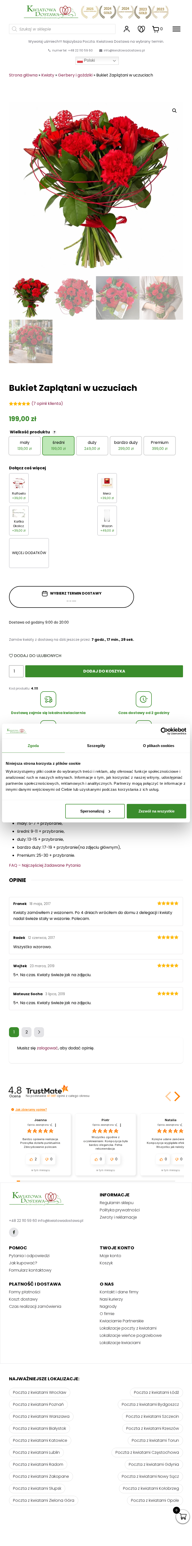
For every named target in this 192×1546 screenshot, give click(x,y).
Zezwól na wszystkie (156, 811)
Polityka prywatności (120, 1210)
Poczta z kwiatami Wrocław (39, 1392)
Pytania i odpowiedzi (29, 1256)
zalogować (47, 1048)
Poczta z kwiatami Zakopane (41, 1476)
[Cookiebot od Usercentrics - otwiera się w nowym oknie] (164, 731)
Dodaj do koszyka (104, 671)
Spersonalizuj (92, 811)
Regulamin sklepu (117, 1203)
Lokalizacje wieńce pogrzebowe (131, 1335)
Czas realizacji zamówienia (35, 1306)
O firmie (107, 1314)
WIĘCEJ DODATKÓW (29, 552)
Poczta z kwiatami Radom (38, 1464)
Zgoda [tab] (33, 746)
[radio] (24, 446)
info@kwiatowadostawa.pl (124, 50)
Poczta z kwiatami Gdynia (154, 1464)
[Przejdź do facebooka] (13, 1232)
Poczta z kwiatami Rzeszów (152, 1428)
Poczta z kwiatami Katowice (40, 1440)
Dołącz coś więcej (27, 468)
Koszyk (106, 1263)
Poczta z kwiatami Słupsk (37, 1488)
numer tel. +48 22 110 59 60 (72, 50)
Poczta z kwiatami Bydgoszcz (150, 1404)
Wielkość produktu (33, 432)
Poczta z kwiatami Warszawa (41, 1416)
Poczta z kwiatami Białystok (39, 1428)
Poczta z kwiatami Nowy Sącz (150, 1476)
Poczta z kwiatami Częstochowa (147, 1452)
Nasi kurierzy (111, 1299)
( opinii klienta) (47, 403)
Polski (89, 60)
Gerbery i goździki (75, 75)
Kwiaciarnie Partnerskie (122, 1321)
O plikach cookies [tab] (158, 746)
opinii (68, 1096)
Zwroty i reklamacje (118, 1217)
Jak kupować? (23, 1263)
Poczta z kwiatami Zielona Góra (43, 1500)
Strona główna (23, 75)
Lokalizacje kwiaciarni (120, 1343)
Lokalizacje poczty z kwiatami (128, 1328)
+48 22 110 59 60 (23, 1220)
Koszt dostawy (23, 1299)
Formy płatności (24, 1292)
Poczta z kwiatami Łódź (156, 1392)
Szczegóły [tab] (96, 746)
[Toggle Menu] (176, 28)
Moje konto (110, 1256)
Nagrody (108, 1306)
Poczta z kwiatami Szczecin (152, 1416)
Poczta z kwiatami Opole (155, 1500)
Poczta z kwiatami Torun (155, 1440)
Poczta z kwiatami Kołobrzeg (151, 1488)
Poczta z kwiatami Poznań (38, 1404)
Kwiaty (47, 75)
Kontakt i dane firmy (119, 1292)
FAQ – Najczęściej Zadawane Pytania (44, 865)
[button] (176, 1096)
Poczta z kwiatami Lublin (36, 1452)
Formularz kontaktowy (30, 1270)
